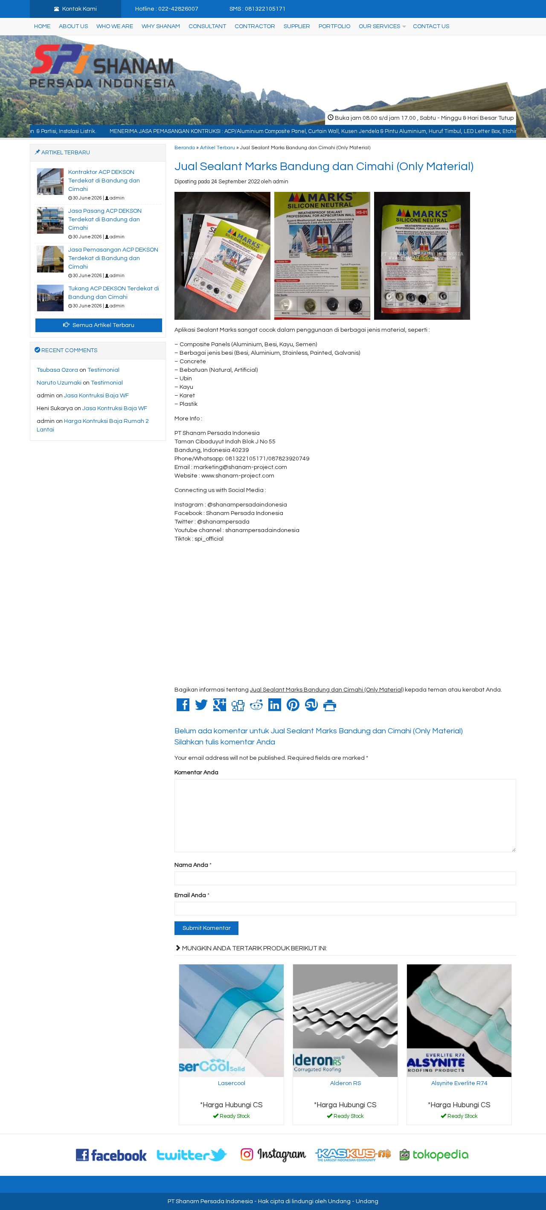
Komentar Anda (196, 773)
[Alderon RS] (345, 1020)
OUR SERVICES (379, 26)
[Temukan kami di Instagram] (273, 1155)
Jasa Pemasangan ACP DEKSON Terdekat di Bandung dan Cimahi (113, 258)
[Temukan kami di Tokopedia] (434, 1155)
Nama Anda (191, 865)
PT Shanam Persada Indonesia (210, 1201)
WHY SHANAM (161, 26)
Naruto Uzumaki (59, 383)
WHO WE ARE (114, 26)
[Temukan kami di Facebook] (111, 1155)
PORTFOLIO (334, 26)
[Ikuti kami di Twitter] (192, 1155)
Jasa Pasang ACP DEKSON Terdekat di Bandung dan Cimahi (105, 219)
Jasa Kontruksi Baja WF (96, 396)
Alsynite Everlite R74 (459, 1083)
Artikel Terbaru (217, 147)
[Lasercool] (231, 1020)
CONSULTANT (207, 26)
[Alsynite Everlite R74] (459, 1020)
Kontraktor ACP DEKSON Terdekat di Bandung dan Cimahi (104, 180)
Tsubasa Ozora (57, 370)
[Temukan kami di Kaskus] (353, 1155)
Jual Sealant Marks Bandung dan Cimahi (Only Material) (323, 166)
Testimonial (103, 370)
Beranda (184, 147)
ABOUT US (73, 26)
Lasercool (231, 1083)
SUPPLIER (297, 26)
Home (42, 26)
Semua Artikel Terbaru (102, 325)
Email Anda (190, 895)
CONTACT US (431, 26)
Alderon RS (345, 1083)
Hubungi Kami (234, 1118)
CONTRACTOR (255, 26)
